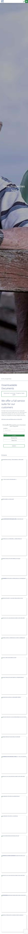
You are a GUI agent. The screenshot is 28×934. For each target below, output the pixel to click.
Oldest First (14, 440)
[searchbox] (15, 430)
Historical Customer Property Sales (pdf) (14, 393)
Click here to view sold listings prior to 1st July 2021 (11, 419)
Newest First (14, 438)
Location (14, 435)
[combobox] (13, 430)
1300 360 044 (24, 1)
